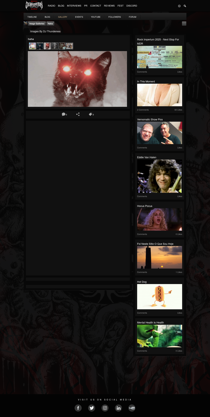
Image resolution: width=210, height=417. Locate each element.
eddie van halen (146, 157)
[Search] (185, 6)
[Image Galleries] (26, 30)
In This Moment (146, 81)
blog (47, 16)
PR (85, 5)
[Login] (179, 6)
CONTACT (95, 5)
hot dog (142, 281)
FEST (121, 5)
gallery (62, 16)
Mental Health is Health (150, 322)
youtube (95, 16)
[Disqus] (78, 161)
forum (132, 16)
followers (114, 16)
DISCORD (131, 5)
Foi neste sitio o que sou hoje (155, 243)
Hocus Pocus (144, 206)
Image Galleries (36, 23)
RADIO (51, 5)
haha (50, 23)
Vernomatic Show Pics (150, 119)
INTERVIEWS (74, 5)
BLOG (61, 5)
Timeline (32, 16)
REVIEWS (109, 5)
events (79, 16)
